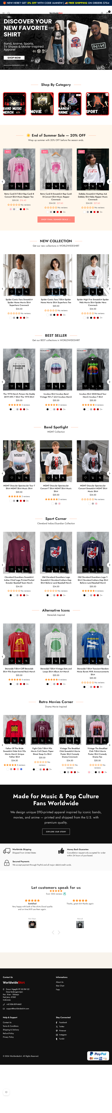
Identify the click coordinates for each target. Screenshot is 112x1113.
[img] (56, 890)
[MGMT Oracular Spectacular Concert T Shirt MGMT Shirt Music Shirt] (56, 461)
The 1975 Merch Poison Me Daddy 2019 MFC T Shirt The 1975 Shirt (19, 395)
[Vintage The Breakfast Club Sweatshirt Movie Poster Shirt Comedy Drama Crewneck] (69, 730)
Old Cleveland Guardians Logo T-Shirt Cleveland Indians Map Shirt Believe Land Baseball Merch (93, 580)
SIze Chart (60, 985)
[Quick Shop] (19, 186)
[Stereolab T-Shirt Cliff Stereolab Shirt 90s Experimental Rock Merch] (19, 644)
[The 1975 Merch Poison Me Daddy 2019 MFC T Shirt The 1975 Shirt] (19, 369)
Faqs (58, 989)
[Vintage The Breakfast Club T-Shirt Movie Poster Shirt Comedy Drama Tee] (97, 730)
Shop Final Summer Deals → (56, 219)
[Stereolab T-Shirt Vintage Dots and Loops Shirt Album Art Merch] (56, 644)
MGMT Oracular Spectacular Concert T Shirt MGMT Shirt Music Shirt (56, 488)
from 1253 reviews (54, 893)
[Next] (109, 181)
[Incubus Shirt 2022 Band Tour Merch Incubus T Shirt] (93, 369)
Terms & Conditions (10, 1026)
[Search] (8, 13)
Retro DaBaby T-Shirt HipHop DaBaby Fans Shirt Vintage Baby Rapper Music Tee (55, 196)
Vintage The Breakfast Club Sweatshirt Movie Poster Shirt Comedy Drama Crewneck (70, 752)
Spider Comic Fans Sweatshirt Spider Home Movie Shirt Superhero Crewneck (19, 302)
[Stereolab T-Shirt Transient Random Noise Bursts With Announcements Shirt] (93, 644)
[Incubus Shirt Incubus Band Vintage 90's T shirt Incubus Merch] (56, 369)
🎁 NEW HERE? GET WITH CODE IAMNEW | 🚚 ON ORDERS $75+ (56, 2)
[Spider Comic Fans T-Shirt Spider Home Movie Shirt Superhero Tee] (56, 275)
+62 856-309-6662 (13, 1004)
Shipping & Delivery (11, 1029)
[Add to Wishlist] (12, 186)
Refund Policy (8, 1033)
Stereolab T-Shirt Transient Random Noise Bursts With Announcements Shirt (93, 671)
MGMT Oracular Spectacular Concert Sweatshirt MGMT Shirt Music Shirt (92, 488)
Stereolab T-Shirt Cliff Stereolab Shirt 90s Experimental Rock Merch (19, 670)
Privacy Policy (8, 1037)
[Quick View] (26, 186)
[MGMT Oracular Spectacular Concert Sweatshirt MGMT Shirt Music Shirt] (93, 461)
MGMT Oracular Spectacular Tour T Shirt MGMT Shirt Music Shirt (19, 487)
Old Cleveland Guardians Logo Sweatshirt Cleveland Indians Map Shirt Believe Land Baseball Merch (56, 580)
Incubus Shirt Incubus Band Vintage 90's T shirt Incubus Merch (56, 395)
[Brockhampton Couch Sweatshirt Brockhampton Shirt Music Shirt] (93, 169)
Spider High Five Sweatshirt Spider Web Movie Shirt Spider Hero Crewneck (93, 302)
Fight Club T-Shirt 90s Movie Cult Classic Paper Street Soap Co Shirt (42, 751)
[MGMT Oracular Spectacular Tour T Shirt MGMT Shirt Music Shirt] (19, 461)
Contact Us (7, 1022)
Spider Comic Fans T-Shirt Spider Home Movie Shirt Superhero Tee (56, 301)
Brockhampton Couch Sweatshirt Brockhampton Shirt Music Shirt (93, 195)
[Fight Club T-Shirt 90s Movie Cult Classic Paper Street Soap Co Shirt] (42, 730)
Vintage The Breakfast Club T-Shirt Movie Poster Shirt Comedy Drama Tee (97, 752)
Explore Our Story (56, 831)
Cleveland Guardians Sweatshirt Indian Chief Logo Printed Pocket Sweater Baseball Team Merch (19, 580)
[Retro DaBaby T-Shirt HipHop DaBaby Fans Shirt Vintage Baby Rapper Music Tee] (56, 169)
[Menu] (3, 13)
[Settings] (102, 13)
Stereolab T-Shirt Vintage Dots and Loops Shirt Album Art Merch (56, 670)
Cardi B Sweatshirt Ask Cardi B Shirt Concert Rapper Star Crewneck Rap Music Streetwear (19, 196)
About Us (59, 982)
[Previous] (2, 181)
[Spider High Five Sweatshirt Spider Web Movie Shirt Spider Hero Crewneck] (93, 275)
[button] (107, 13)
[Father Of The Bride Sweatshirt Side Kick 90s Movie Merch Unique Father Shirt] (14, 730)
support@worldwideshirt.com (17, 1008)
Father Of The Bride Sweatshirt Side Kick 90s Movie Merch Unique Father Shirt (14, 752)
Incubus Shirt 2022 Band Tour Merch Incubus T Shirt (92, 395)
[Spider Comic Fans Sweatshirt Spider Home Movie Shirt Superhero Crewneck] (19, 275)
